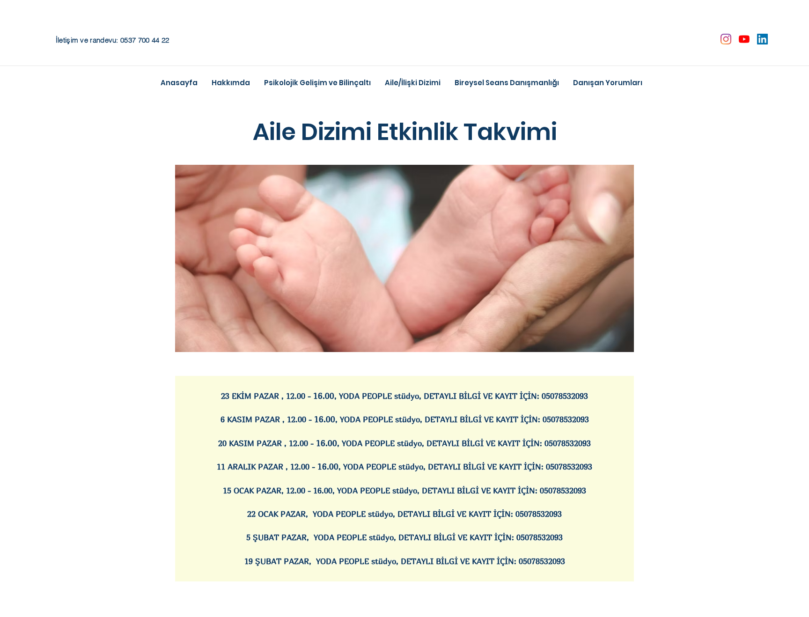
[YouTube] (744, 39)
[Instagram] (726, 39)
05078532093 (565, 396)
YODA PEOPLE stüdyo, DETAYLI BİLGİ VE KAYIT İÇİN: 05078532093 (436, 514)
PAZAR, (299, 561)
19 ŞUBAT (264, 561)
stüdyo (404, 490)
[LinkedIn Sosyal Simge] (762, 39)
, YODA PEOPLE (362, 490)
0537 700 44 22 (144, 40)
